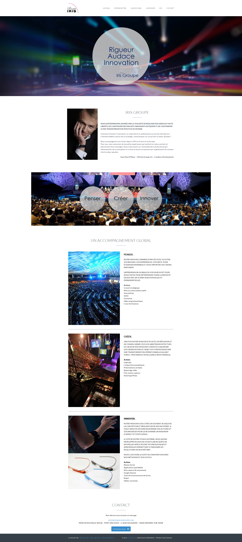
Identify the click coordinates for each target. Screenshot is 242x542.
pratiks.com (84, 538)
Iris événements (108, 538)
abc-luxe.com (95, 538)
